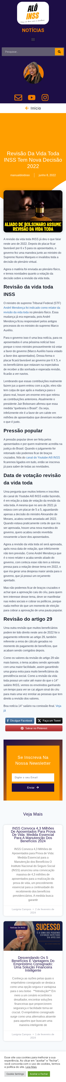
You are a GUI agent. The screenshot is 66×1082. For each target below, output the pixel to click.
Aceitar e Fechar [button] (39, 1073)
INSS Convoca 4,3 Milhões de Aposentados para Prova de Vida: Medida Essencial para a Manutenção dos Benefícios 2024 (33, 834)
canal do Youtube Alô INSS (43, 457)
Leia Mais (31, 1067)
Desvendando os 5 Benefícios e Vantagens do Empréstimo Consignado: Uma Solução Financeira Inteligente (33, 964)
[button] (33, 39)
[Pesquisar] (59, 51)
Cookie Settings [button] (15, 1073)
